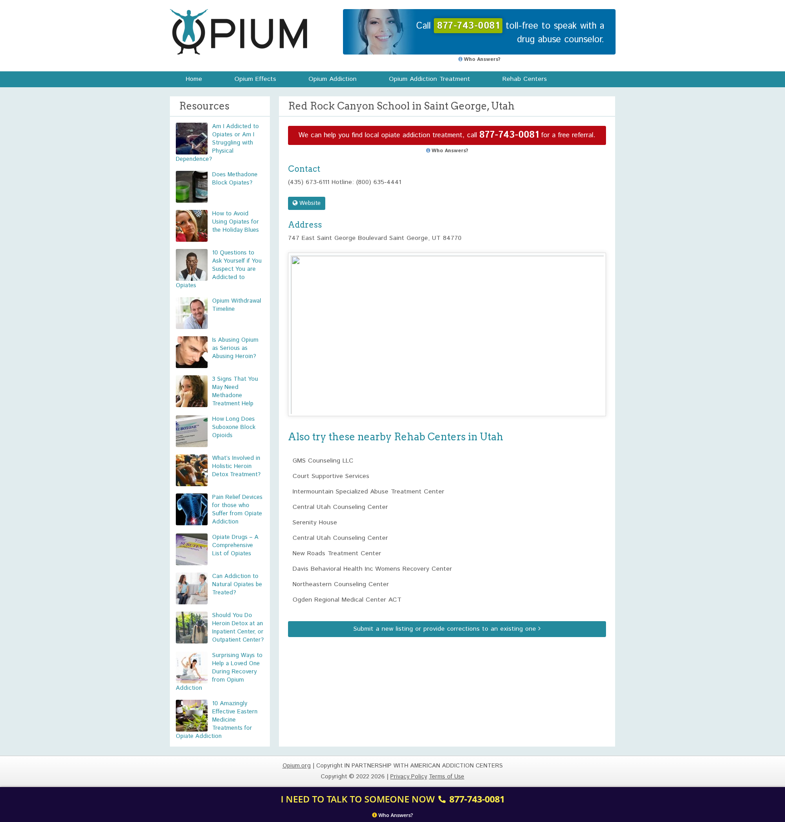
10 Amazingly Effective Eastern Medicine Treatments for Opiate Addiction (217, 720)
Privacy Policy (408, 776)
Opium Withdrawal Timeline (236, 305)
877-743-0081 (509, 135)
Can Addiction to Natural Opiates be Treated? (237, 584)
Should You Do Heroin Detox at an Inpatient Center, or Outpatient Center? (238, 627)
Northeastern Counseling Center (341, 584)
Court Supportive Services (331, 476)
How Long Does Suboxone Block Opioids (233, 427)
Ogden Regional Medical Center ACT (347, 599)
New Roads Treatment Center (337, 553)
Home (194, 79)
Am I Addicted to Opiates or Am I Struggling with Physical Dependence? (217, 143)
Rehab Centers (524, 79)
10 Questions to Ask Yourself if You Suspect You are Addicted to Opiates (219, 269)
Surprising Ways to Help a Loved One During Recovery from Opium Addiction (219, 671)
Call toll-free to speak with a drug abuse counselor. (510, 33)
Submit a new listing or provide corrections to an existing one (445, 628)
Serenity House (315, 522)
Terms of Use (446, 776)
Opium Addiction (332, 79)
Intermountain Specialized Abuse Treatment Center (368, 491)
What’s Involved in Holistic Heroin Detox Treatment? (236, 466)
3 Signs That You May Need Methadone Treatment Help (235, 391)
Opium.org (238, 32)
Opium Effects (255, 79)
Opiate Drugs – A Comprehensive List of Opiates (235, 545)
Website (309, 203)
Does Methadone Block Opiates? (235, 178)
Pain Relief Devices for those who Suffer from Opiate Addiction (237, 509)
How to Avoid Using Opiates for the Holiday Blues (235, 221)
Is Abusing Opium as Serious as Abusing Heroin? (235, 348)
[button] (447, 326)
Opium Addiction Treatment (429, 79)
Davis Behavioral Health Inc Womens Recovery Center (372, 568)
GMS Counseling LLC (323, 460)
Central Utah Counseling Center (340, 507)
